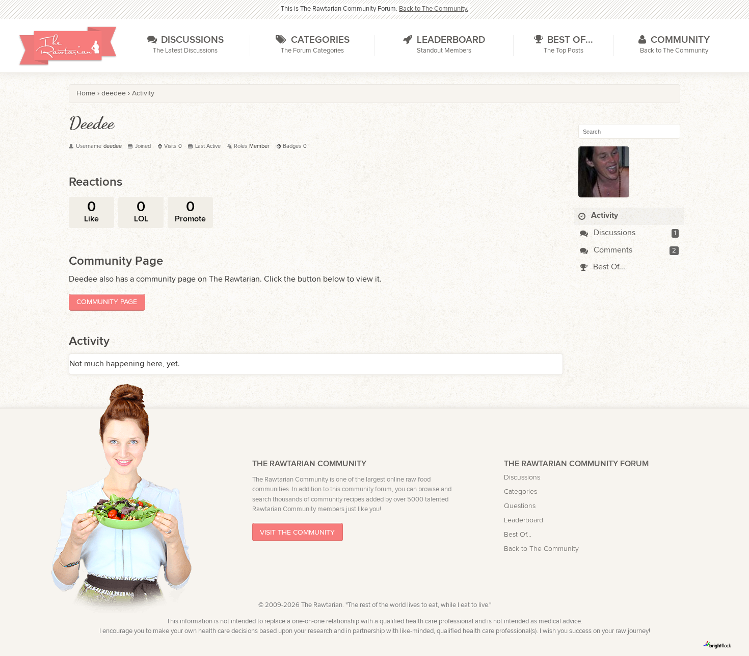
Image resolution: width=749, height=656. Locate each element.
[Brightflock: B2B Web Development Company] (717, 644)
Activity (603, 215)
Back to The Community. (433, 9)
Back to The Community (541, 548)
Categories (520, 491)
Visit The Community (297, 532)
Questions (520, 505)
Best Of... (608, 267)
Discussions (613, 233)
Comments (612, 250)
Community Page (106, 301)
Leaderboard (523, 520)
